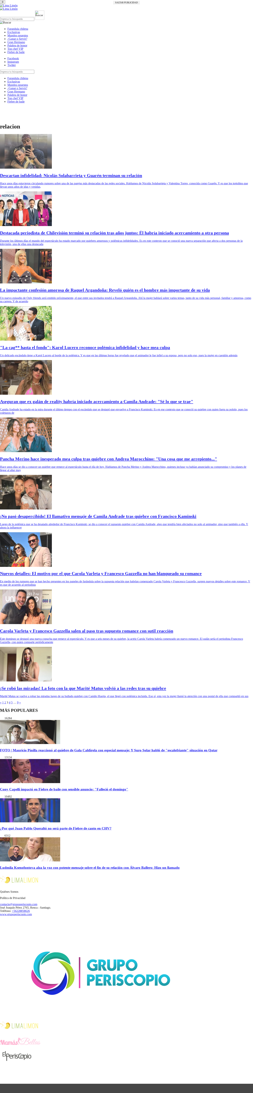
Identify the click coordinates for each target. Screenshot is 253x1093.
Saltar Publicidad (126, 2)
